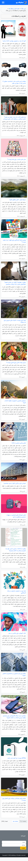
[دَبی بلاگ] (21, 2)
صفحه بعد (15, 821)
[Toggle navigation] (3, 2)
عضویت (23, 848)
